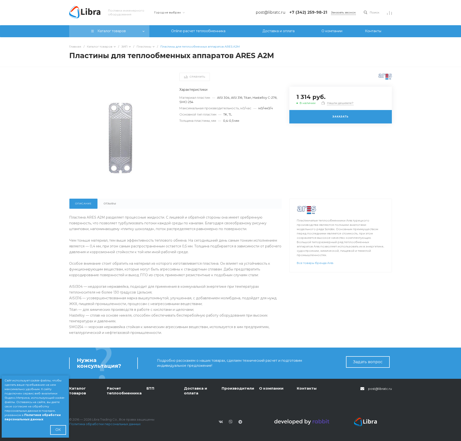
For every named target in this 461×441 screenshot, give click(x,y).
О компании (271, 388)
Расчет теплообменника (124, 390)
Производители (238, 388)
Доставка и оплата (195, 390)
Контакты (307, 388)
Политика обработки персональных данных (105, 424)
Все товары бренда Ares (315, 263)
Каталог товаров (77, 390)
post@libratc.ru (380, 389)
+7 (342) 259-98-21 (308, 12)
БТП (150, 388)
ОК (58, 430)
